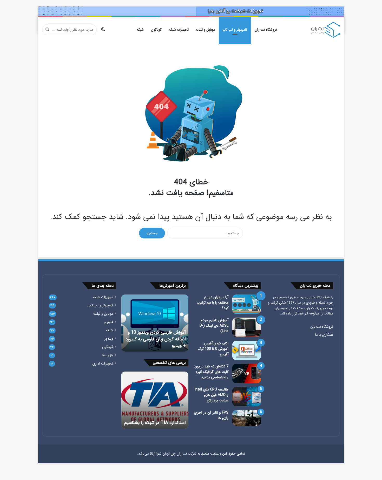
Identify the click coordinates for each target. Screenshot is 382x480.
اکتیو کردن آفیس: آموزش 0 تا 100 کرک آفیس (213, 348)
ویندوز (108, 338)
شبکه (140, 29)
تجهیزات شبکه (179, 29)
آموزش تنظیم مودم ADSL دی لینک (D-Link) (214, 325)
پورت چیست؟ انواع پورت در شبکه (157, 419)
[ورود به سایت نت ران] (191, 11)
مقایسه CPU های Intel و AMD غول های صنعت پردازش (211, 395)
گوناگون (156, 29)
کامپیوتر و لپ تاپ (234, 29)
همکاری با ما (324, 335)
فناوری (108, 322)
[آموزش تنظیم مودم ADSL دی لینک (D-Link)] (246, 327)
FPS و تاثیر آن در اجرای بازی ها (211, 415)
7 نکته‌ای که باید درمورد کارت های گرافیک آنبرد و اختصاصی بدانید (211, 372)
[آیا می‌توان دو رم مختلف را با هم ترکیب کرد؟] (246, 304)
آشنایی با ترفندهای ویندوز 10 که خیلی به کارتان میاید (156, 342)
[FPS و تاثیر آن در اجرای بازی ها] (246, 418)
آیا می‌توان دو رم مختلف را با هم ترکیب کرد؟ (212, 302)
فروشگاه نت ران (266, 29)
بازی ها (107, 355)
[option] (154, 323)
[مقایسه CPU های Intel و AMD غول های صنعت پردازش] (246, 396)
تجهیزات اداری (102, 363)
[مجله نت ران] (325, 30)
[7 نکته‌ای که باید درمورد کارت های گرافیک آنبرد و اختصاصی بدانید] (246, 373)
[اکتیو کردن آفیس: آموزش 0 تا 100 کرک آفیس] (246, 350)
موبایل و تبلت (205, 29)
